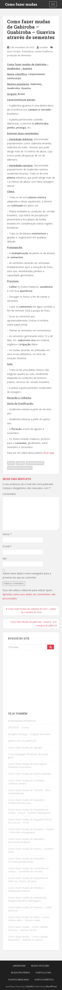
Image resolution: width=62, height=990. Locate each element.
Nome (7, 534)
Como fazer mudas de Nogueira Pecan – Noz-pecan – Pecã (31, 821)
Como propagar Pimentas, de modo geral (28, 756)
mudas (20, 463)
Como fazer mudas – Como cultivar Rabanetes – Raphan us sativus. (28, 938)
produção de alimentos (19, 55)
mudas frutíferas (44, 51)
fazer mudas (13, 51)
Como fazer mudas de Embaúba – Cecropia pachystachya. (27, 860)
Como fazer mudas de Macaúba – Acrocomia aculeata (27, 840)
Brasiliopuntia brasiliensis (22, 720)
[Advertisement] (34, 682)
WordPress (51, 986)
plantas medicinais (18, 979)
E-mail (7, 546)
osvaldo (43, 47)
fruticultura (27, 51)
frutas (11, 463)
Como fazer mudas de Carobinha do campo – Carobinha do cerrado (28, 870)
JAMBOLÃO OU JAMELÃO (22, 740)
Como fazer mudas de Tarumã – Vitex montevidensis (29, 792)
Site (5, 558)
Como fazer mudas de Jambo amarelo (29, 773)
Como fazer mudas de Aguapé (25, 747)
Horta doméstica (44, 979)
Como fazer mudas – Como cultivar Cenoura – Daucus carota (28, 928)
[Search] (50, 647)
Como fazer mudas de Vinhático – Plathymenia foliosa (27, 889)
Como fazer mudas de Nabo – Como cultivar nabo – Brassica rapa (28, 918)
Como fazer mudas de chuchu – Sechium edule (31, 850)
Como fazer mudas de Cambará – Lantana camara (27, 782)
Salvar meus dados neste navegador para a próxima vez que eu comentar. (27, 575)
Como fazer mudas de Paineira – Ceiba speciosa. (29, 909)
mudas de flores (40, 965)
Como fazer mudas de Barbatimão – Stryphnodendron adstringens (28, 899)
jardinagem (19, 965)
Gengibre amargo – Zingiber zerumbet (29, 734)
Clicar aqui (48, 452)
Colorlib (29, 986)
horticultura (43, 972)
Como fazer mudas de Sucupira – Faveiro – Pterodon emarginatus (31, 831)
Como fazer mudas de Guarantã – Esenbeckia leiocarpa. (27, 801)
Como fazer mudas (21, 4)
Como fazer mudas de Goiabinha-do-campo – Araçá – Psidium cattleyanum (29, 811)
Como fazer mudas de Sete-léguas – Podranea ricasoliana (28, 765)
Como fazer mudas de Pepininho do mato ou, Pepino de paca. (28, 879)
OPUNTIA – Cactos (18, 727)
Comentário (9, 494)
